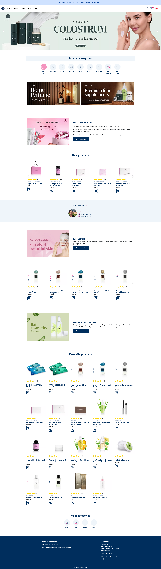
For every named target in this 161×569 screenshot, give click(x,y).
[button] (159, 31)
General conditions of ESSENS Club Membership (56, 547)
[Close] (159, 2)
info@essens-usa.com (107, 559)
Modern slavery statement (50, 544)
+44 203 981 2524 (106, 553)
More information (81, 139)
